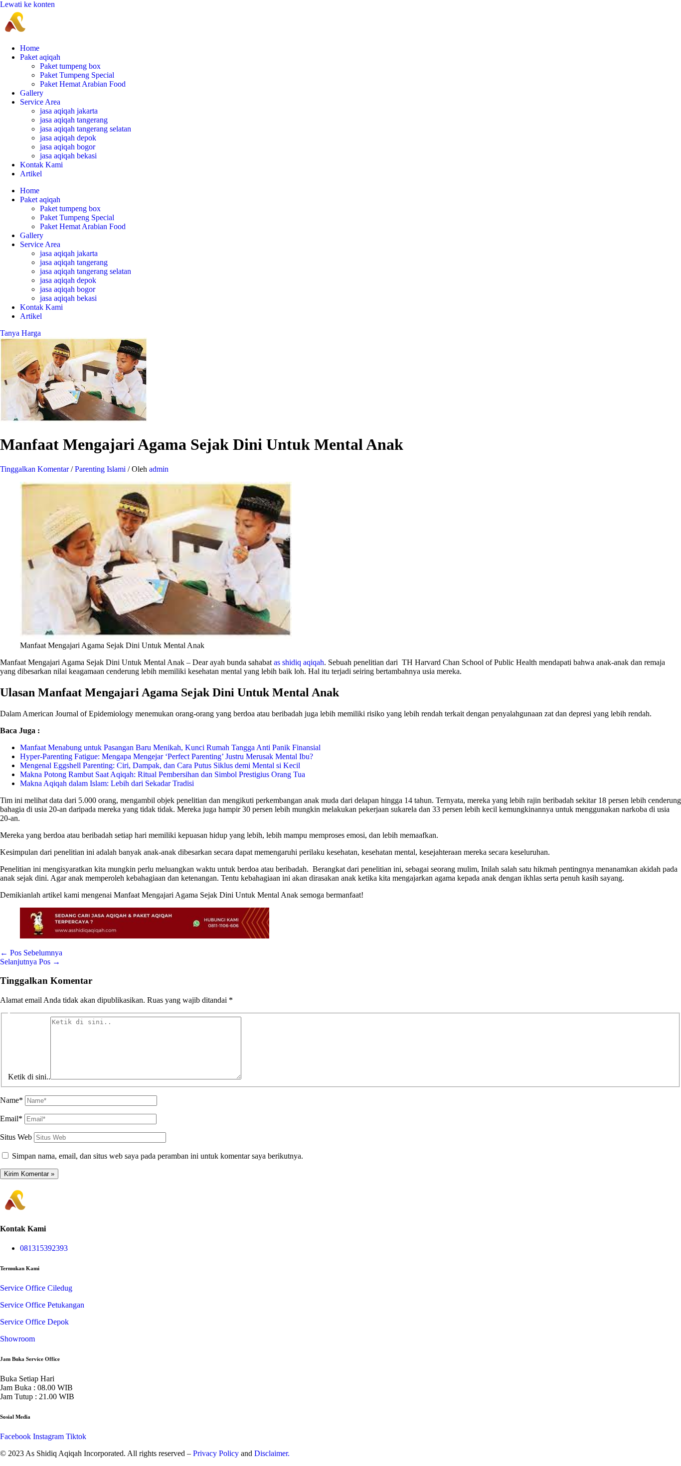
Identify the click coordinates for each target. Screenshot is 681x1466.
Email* (11, 1118)
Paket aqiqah (40, 57)
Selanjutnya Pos (30, 961)
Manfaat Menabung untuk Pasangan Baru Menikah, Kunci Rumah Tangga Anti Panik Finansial (170, 747)
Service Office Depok (34, 1322)
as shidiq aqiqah (299, 662)
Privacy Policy (216, 1453)
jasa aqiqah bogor (67, 146)
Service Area (40, 102)
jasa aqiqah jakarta (69, 111)
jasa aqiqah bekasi (68, 155)
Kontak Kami (41, 164)
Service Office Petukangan (42, 1305)
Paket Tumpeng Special (77, 75)
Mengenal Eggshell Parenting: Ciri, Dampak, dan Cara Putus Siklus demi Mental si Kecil (160, 765)
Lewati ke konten (27, 4)
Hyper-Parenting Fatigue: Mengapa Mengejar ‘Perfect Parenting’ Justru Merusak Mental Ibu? (166, 756)
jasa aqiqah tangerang (74, 120)
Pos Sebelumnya (31, 952)
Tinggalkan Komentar (34, 469)
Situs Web (16, 1137)
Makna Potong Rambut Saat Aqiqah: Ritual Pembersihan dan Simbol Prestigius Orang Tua (162, 774)
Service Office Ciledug (36, 1288)
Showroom (17, 1338)
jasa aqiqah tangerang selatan (85, 129)
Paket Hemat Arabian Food (83, 84)
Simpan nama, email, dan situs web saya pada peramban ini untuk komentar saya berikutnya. (157, 1156)
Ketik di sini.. (29, 1076)
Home (29, 48)
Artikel (31, 173)
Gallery (31, 93)
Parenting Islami (100, 469)
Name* (11, 1100)
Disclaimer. (272, 1453)
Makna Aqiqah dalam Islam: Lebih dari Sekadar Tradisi (107, 783)
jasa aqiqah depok (68, 137)
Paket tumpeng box (70, 66)
